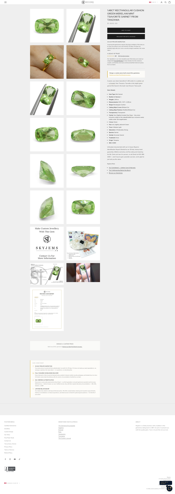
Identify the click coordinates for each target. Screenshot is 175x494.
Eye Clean (130, 115)
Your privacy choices (10, 444)
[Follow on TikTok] (19, 459)
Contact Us (7, 441)
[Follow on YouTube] (15, 459)
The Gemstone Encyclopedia (66, 426)
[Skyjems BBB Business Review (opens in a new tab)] (87, 469)
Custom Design (8, 432)
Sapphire (61, 428)
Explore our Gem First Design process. (120, 75)
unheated (112, 83)
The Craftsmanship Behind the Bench (120, 170)
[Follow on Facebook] (5, 459)
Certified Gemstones (10, 426)
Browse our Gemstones (116, 173)
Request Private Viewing (126, 36)
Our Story (7, 435)
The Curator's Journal (64, 438)
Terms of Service (9, 450)
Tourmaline (61, 436)
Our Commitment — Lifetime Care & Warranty (122, 168)
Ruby (59, 432)
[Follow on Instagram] (10, 459)
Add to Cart (126, 30)
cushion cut (140, 81)
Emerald (60, 430)
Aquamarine (61, 434)
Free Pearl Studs (9, 438)
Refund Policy (8, 453)
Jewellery (7, 429)
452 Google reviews (123, 56)
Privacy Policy (8, 447)
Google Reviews (118, 61)
